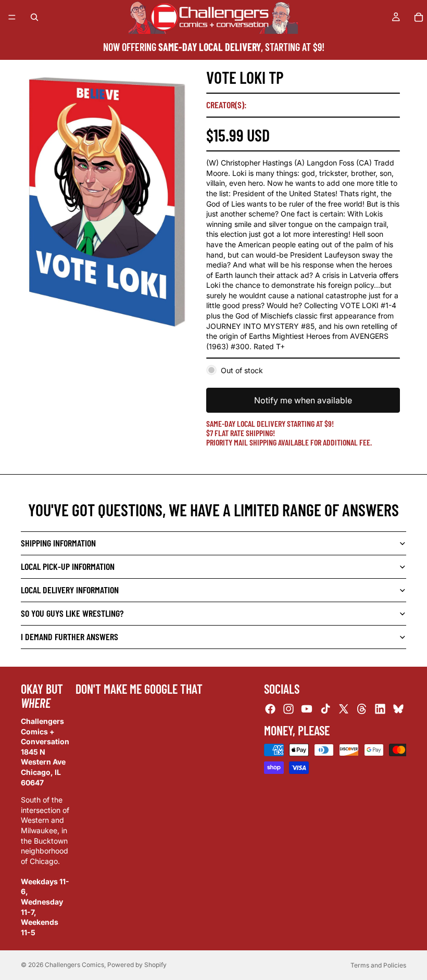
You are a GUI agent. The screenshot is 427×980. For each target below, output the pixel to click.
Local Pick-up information (68, 566)
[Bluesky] (398, 708)
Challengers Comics (74, 965)
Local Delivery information (70, 589)
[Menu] (12, 17)
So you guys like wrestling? (72, 613)
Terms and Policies (378, 965)
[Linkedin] (380, 708)
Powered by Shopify (137, 965)
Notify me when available (303, 400)
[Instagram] (288, 708)
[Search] (34, 17)
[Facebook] (270, 708)
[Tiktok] (325, 708)
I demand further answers (69, 636)
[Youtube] (306, 708)
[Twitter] (343, 708)
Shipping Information (58, 543)
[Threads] (362, 708)
